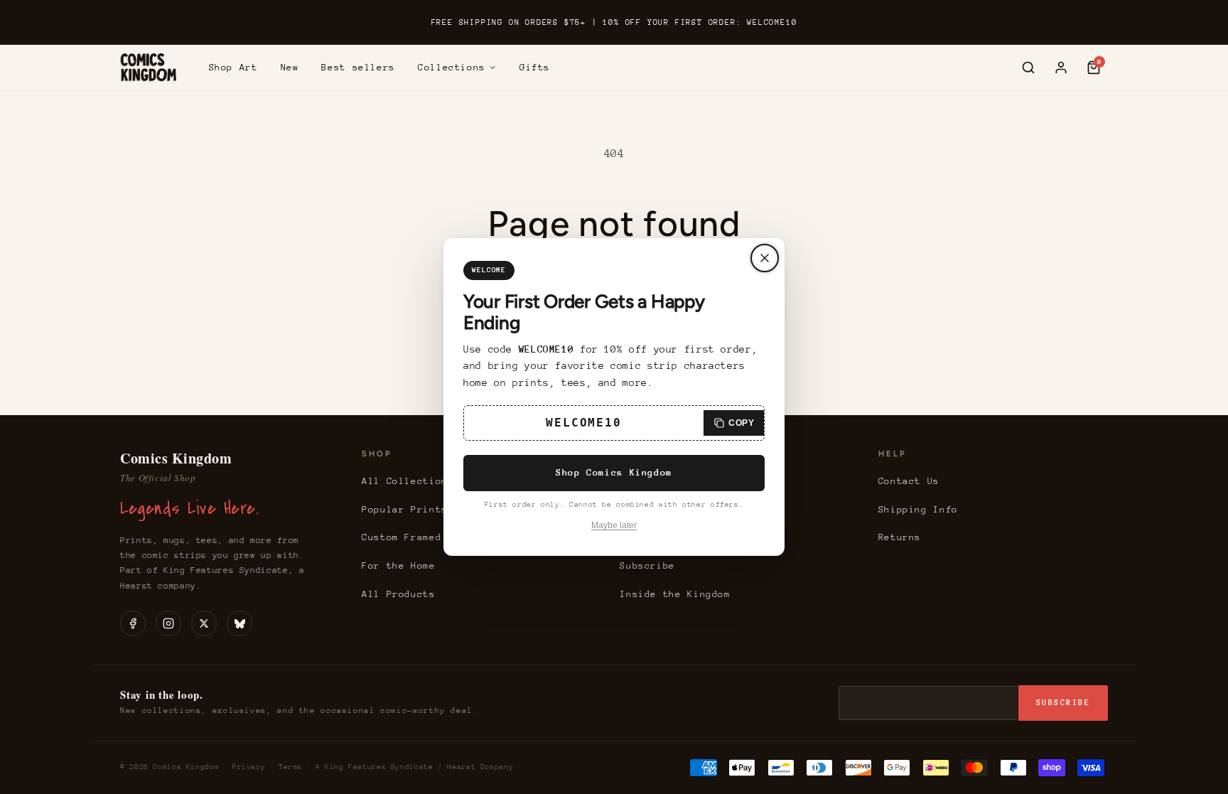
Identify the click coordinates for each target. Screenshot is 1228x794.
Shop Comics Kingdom (614, 472)
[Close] (764, 258)
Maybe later (614, 525)
